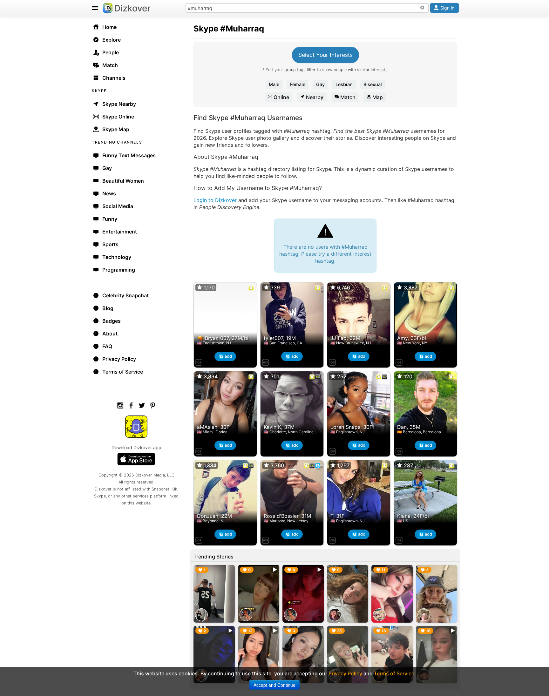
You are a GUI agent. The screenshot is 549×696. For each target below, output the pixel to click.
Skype (205, 28)
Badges (111, 321)
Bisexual (372, 84)
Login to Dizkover (215, 200)
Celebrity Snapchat (125, 295)
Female (297, 84)
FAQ (107, 346)
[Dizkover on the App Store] (199, 361)
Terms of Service (122, 371)
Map (377, 97)
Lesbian (344, 84)
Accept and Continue (274, 685)
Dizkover (132, 8)
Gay (320, 84)
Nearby (314, 97)
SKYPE (99, 90)
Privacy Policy (119, 359)
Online (280, 97)
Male (274, 84)
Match (347, 97)
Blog (107, 308)
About (110, 333)
